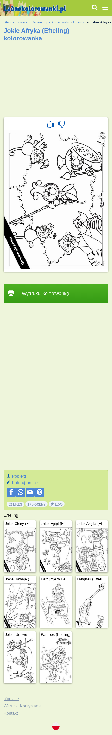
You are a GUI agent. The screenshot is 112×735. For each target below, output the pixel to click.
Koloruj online (25, 482)
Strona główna (15, 22)
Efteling (79, 22)
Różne (37, 22)
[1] (50, 125)
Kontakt (11, 713)
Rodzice (11, 698)
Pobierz (19, 476)
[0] (61, 125)
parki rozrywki (57, 22)
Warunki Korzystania (23, 706)
